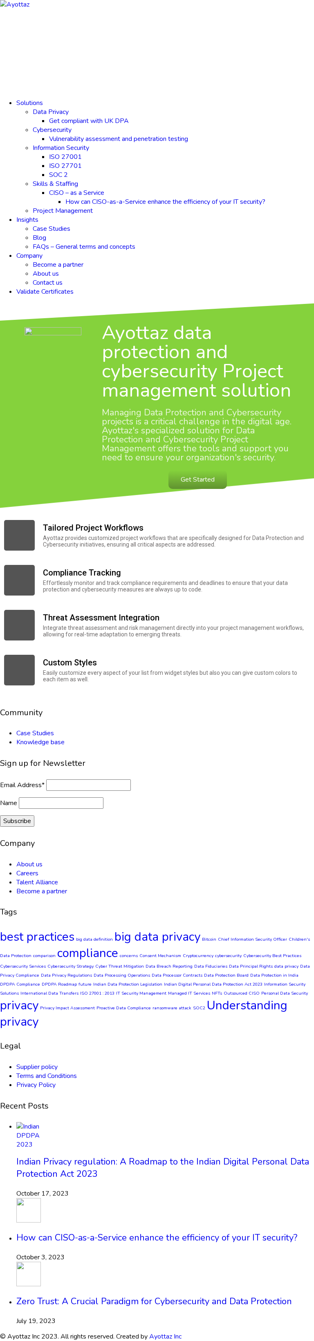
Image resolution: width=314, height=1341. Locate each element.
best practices (37, 936)
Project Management (63, 210)
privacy (19, 1005)
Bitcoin (209, 939)
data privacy (286, 966)
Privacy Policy (36, 1084)
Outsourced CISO (242, 993)
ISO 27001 (65, 156)
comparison (44, 956)
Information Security (61, 147)
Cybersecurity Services (23, 966)
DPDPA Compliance (20, 984)
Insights (27, 219)
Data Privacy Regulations (66, 975)
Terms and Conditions (46, 1075)
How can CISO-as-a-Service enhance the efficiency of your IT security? (165, 201)
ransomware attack (172, 1008)
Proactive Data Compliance (123, 1008)
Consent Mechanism (160, 956)
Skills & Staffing (55, 183)
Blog (39, 237)
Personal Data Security (284, 993)
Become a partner (58, 264)
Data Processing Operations (122, 975)
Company (29, 255)
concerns (129, 956)
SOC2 (199, 1008)
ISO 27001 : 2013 (97, 993)
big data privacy (157, 936)
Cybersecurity (52, 129)
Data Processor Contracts (177, 975)
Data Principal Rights (251, 966)
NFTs (217, 993)
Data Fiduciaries (210, 966)
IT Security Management (141, 993)
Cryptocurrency (198, 956)
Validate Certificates (45, 291)
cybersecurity (228, 956)
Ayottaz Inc (165, 1336)
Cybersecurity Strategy (70, 966)
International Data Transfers (49, 993)
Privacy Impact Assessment (67, 1008)
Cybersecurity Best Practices (272, 956)
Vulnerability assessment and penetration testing (118, 138)
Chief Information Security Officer (252, 939)
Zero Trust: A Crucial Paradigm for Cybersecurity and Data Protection (154, 1301)
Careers (27, 873)
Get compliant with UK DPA (89, 120)
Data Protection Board (226, 975)
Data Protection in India (274, 975)
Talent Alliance (37, 882)
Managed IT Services (189, 993)
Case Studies (51, 228)
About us (46, 273)
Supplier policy (37, 1066)
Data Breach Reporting (169, 966)
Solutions (29, 102)
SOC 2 (58, 174)
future (85, 984)
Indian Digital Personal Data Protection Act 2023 (213, 984)
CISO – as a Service (76, 192)
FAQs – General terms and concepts (84, 246)
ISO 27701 (65, 165)
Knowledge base (40, 742)
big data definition (94, 939)
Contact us (48, 282)
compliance (87, 953)
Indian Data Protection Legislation (127, 984)
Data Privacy (51, 111)
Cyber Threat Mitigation (119, 966)
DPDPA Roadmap (59, 984)
